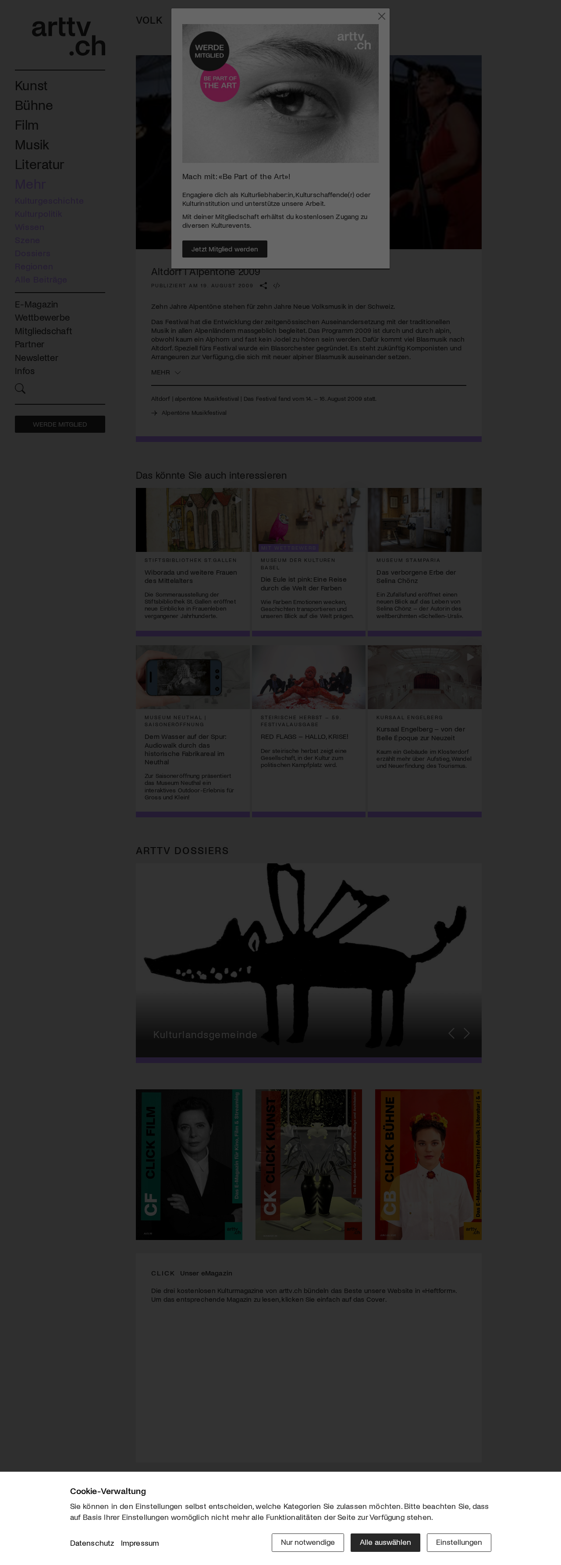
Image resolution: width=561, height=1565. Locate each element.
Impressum (140, 1542)
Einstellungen (459, 1542)
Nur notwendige (308, 1542)
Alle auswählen (385, 1542)
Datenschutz (92, 1542)
